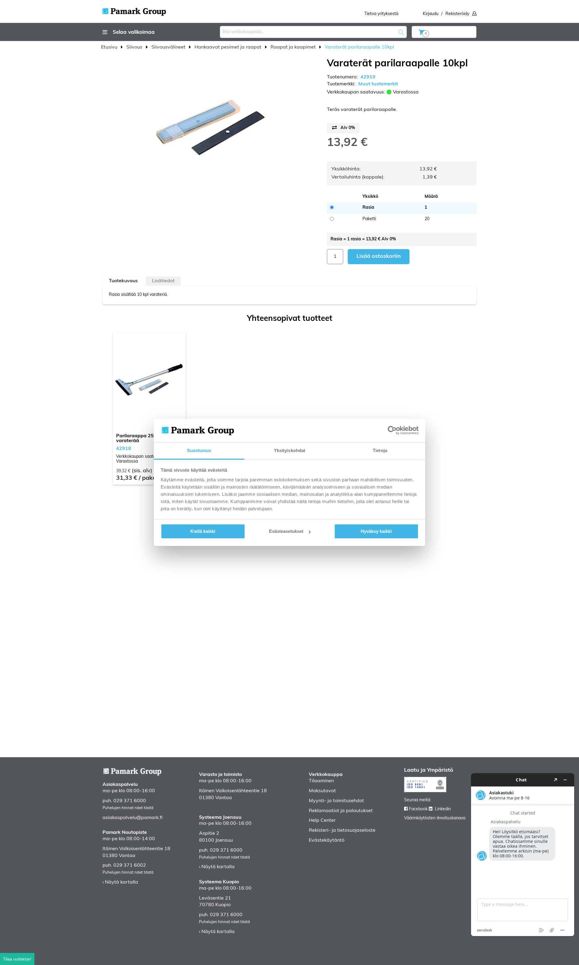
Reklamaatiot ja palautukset (341, 810)
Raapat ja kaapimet (294, 47)
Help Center (322, 820)
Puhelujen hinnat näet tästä (128, 808)
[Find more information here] (522, 854)
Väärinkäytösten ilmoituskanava (434, 818)
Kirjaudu (430, 14)
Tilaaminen (321, 781)
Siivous (135, 47)
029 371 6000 (129, 801)
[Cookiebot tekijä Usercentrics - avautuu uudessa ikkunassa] (392, 430)
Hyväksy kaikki (376, 531)
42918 (123, 448)
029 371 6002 (129, 865)
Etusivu (110, 47)
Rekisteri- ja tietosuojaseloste (342, 830)
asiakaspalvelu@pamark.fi (133, 817)
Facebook (418, 809)
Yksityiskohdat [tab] (289, 450)
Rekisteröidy (457, 14)
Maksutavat (322, 791)
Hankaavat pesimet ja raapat (229, 47)
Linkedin (443, 809)
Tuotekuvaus (123, 281)
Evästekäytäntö (326, 840)
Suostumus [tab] (199, 450)
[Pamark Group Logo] (134, 10)
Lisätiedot (163, 281)
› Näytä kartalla (120, 882)
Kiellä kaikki (202, 531)
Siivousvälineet (169, 47)
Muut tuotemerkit (378, 84)
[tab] (123, 281)
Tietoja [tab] (380, 450)
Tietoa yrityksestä (381, 14)
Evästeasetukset (286, 531)
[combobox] (313, 32)
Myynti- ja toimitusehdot (336, 801)
